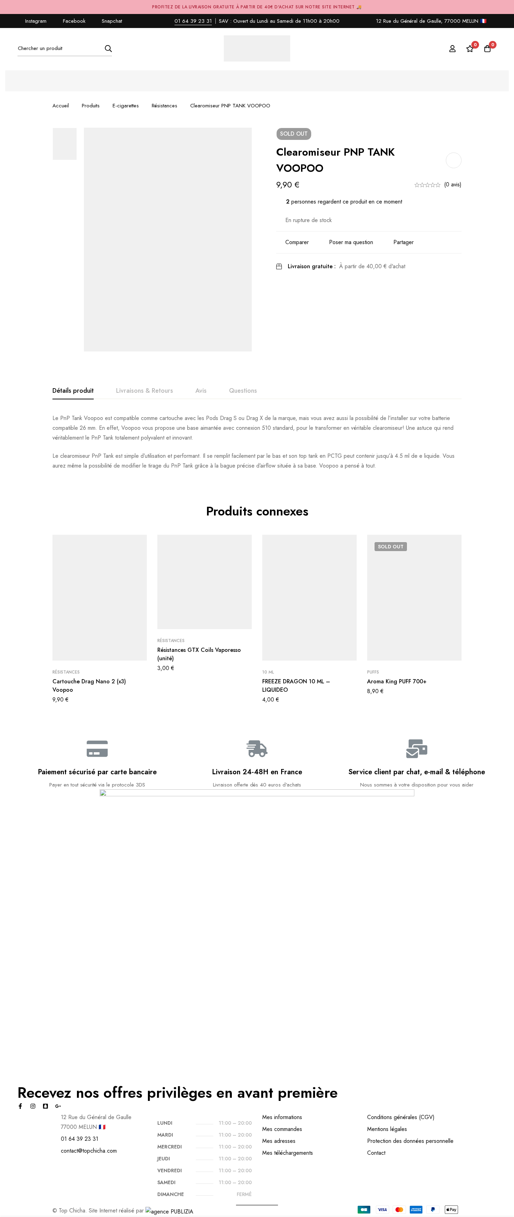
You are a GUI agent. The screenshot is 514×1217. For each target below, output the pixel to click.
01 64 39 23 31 (193, 21)
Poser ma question (351, 242)
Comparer (297, 242)
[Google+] (58, 1106)
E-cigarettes (126, 105)
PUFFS (373, 672)
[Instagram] (33, 1106)
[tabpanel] (257, 442)
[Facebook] (20, 1106)
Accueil (60, 105)
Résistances (164, 105)
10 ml (268, 672)
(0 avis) (453, 184)
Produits (91, 105)
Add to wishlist (454, 160)
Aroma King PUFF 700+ (397, 681)
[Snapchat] (45, 1106)
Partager (403, 242)
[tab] (73, 391)
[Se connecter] (452, 48)
